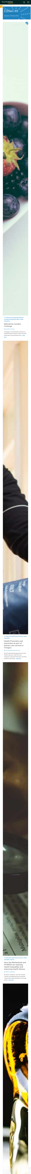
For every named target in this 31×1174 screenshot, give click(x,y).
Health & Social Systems (17, 636)
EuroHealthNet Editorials (17, 317)
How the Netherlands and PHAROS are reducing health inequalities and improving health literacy (15, 965)
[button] (1, 6)
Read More (18, 658)
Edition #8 (8, 317)
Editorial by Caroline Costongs (12, 325)
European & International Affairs (12, 319)
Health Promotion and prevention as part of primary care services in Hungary (13, 644)
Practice (12, 959)
